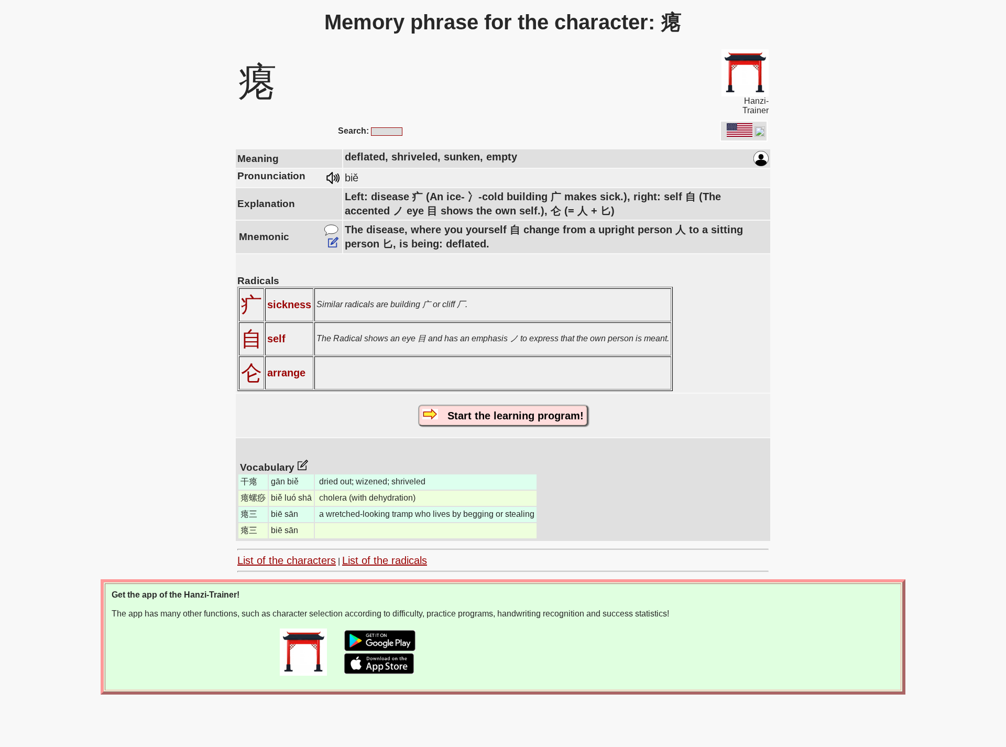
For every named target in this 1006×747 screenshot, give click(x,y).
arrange (286, 372)
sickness (289, 304)
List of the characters (286, 560)
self (276, 338)
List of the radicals (384, 560)
